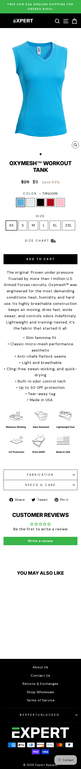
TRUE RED (50, 202)
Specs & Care (40, 485)
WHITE (30, 202)
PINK (60, 202)
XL (55, 225)
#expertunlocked (39, 715)
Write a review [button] (40, 541)
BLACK (40, 202)
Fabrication (40, 475)
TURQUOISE (20, 202)
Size (40, 216)
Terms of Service (40, 700)
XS (11, 225)
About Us (40, 667)
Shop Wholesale (40, 692)
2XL (68, 225)
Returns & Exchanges (41, 683)
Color (40, 193)
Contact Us (40, 675)
